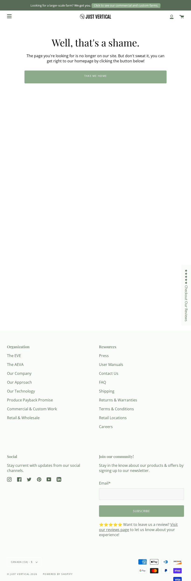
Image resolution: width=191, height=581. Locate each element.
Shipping (106, 391)
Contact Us (108, 373)
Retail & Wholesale (23, 417)
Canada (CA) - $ (22, 561)
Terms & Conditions (116, 408)
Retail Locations (113, 417)
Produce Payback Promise (30, 400)
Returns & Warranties (118, 400)
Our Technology (21, 391)
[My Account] (172, 16)
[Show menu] (9, 16)
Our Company (19, 373)
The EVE (14, 355)
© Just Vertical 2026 (22, 574)
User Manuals (111, 364)
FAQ (102, 382)
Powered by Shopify (58, 574)
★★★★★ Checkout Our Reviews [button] (186, 295)
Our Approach (19, 382)
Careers (106, 426)
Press (104, 355)
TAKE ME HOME (95, 76)
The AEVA (15, 364)
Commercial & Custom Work (32, 408)
